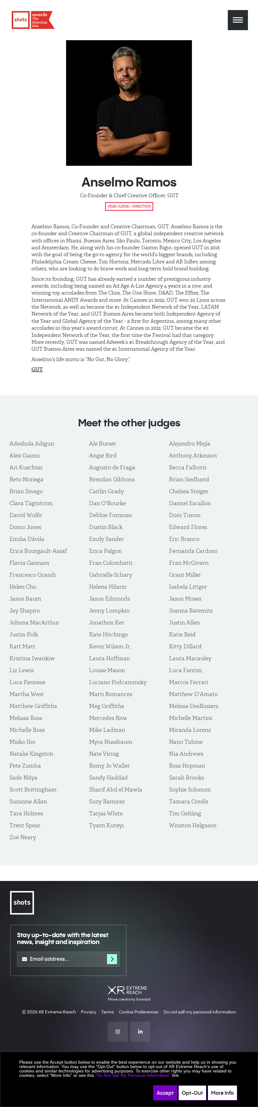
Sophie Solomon (190, 789)
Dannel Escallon (190, 503)
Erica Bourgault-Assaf (38, 551)
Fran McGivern (189, 562)
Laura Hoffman (109, 658)
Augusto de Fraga (112, 467)
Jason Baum (25, 598)
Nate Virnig (104, 753)
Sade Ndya (23, 777)
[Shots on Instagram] (118, 1032)
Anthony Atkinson (193, 455)
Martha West (26, 694)
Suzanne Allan (28, 801)
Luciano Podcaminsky (118, 682)
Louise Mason (107, 670)
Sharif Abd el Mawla (115, 789)
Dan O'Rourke (107, 503)
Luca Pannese (27, 682)
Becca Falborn (187, 467)
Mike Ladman (107, 729)
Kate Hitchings (108, 634)
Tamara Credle (188, 801)
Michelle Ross (27, 729)
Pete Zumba (25, 765)
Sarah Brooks (186, 777)
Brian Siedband (189, 479)
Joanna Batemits (191, 610)
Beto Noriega (26, 479)
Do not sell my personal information (200, 1012)
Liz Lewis (21, 670)
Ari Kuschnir (26, 467)
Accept (165, 1093)
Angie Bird (103, 455)
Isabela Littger (188, 586)
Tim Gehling (185, 813)
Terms (107, 1012)
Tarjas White (106, 813)
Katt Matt (22, 646)
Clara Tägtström (31, 503)
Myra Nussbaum (110, 741)
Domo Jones (25, 527)
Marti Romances (110, 694)
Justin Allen (184, 622)
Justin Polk (23, 634)
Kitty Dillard (185, 646)
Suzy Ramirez (107, 801)
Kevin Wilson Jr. (110, 646)
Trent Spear (25, 825)
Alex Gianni (24, 455)
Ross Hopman (187, 765)
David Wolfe (25, 515)
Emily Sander (106, 539)
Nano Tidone (186, 741)
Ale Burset (102, 443)
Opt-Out (192, 1093)
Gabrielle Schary (110, 574)
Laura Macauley (190, 658)
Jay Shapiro (24, 610)
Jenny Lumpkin (109, 610)
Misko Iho (22, 741)
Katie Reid (182, 634)
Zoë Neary (22, 837)
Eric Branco (184, 539)
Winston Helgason (192, 825)
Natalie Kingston (31, 753)
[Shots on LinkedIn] (140, 1032)
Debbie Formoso (110, 515)
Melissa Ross (25, 718)
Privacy (88, 1012)
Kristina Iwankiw (32, 658)
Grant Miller (185, 574)
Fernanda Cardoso (193, 551)
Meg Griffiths (106, 706)
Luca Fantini (185, 670)
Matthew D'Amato (193, 694)
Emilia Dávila (26, 539)
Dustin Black (105, 527)
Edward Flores (188, 527)
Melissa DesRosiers (193, 706)
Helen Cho (22, 586)
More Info (222, 1093)
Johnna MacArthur (34, 622)
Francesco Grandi (32, 574)
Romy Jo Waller (109, 765)
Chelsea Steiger (189, 491)
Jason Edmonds (109, 598)
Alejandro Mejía (189, 443)
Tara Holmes (26, 813)
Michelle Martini (190, 718)
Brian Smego (26, 491)
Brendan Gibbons (112, 479)
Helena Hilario (107, 586)
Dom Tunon (184, 515)
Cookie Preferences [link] (139, 1012)
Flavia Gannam (29, 562)
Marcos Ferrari (188, 682)
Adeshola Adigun (31, 443)
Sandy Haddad (108, 777)
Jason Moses (185, 598)
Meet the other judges (129, 422)
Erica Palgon (105, 551)
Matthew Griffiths (33, 706)
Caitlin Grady (106, 491)
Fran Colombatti (110, 562)
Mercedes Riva (108, 718)
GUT (37, 369)
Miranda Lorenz (190, 729)
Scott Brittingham (33, 789)
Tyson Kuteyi (106, 825)
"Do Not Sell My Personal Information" (133, 1075)
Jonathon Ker (106, 622)
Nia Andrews (186, 753)
